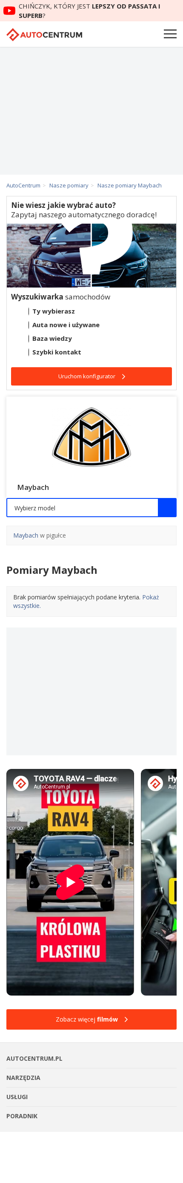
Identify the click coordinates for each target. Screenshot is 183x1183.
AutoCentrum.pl (44, 34)
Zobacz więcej (87, 1019)
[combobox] (91, 507)
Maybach (25, 535)
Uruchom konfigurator (86, 376)
